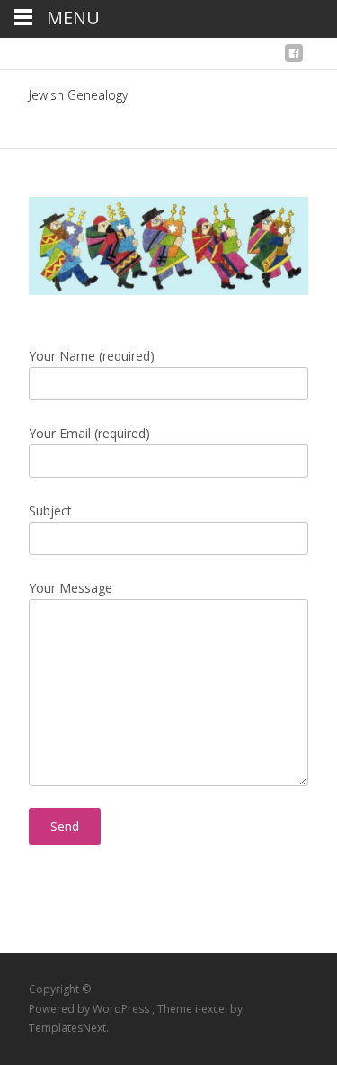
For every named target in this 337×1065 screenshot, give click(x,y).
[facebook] (294, 58)
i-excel (212, 1008)
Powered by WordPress (90, 1008)
